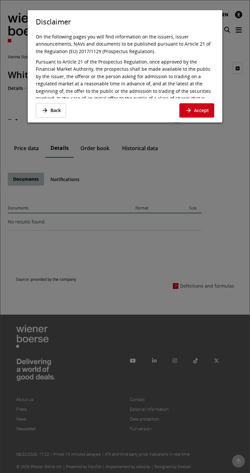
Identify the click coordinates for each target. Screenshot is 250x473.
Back (55, 110)
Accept (201, 110)
